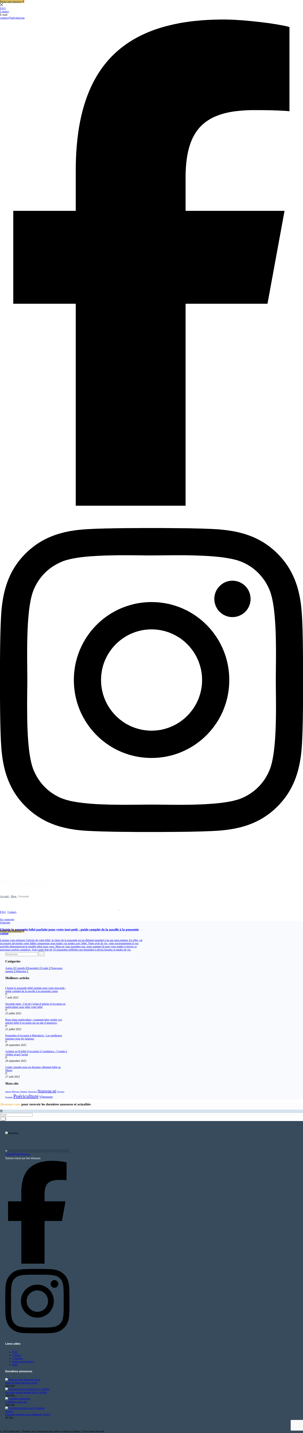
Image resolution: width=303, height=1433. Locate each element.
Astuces (8, 1092)
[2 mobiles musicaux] (17, 1398)
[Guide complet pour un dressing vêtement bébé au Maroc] (5, 1063)
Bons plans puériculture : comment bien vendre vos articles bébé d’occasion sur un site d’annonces (33, 1021)
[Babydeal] (59, 908)
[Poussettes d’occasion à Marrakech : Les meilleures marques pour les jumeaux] (5, 1032)
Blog (14, 896)
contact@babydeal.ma (12, 17)
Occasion (60, 1092)
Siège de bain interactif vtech (21, 1382)
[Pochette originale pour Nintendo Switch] (28, 1411)
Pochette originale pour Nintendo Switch (27, 1414)
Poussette (9, 1097)
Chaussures (32, 1092)
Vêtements (46, 1097)
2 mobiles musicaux (16, 1401)
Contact (4, 11)
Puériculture (26, 1096)
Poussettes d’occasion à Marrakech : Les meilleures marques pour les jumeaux (33, 1037)
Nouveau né (47, 1091)
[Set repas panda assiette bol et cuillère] (27, 1389)
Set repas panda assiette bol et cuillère (26, 1392)
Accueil (4, 896)
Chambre (23, 1092)
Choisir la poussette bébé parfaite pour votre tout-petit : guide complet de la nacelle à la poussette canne (35, 990)
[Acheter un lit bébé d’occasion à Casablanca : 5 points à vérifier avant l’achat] (5, 1048)
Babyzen (15, 1092)
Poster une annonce (23, 1361)
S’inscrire (17, 1358)
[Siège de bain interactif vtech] (22, 1379)
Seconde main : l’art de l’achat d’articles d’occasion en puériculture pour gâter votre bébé (35, 1005)
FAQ (3, 8)
